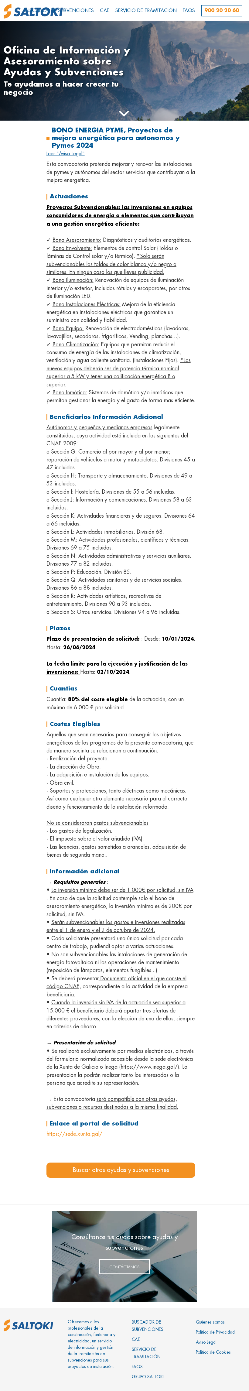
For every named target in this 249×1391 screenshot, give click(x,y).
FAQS (137, 1367)
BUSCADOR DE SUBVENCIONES (147, 1325)
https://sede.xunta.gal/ (74, 1134)
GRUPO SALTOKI (148, 1377)
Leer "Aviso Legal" (65, 153)
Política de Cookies (213, 1352)
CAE (136, 1339)
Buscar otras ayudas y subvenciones (121, 1170)
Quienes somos (210, 1322)
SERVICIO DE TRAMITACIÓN (146, 1353)
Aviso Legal (206, 1342)
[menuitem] (59, 10)
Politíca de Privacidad (215, 1332)
